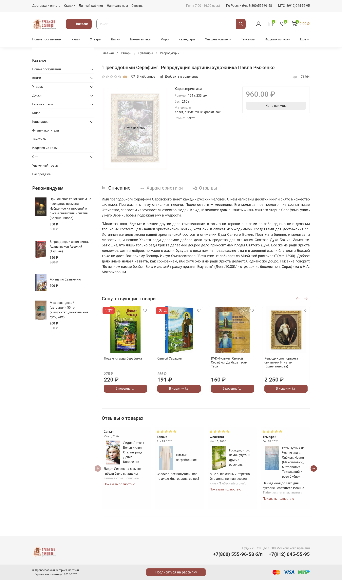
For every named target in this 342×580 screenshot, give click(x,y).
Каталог (82, 24)
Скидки (69, 6)
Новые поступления (47, 39)
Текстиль (248, 39)
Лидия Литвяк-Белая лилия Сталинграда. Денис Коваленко (134, 452)
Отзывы (137, 6)
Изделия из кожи (277, 39)
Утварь (95, 39)
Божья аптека (140, 39)
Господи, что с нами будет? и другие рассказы (239, 457)
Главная (108, 53)
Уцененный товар (45, 165)
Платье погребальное (186, 457)
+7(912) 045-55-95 (289, 554)
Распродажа (41, 174)
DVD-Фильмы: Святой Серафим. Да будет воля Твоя (229, 362)
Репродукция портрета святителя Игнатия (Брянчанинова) (281, 362)
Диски (115, 39)
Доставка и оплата (46, 6)
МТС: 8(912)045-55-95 (294, 6)
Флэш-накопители (218, 39)
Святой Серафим (169, 358)
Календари (187, 39)
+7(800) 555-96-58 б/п (238, 554)
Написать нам (117, 6)
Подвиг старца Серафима (123, 358)
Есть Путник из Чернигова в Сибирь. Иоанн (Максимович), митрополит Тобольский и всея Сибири (293, 462)
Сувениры (145, 53)
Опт (35, 157)
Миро (165, 39)
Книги (75, 39)
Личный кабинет (91, 6)
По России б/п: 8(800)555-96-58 (249, 6)
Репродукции (169, 53)
